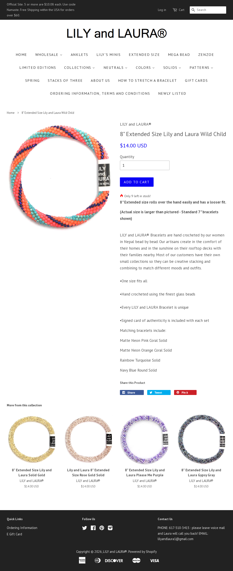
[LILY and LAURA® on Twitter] (84, 528)
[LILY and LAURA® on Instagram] (110, 528)
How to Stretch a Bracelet (147, 80)
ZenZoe (206, 54)
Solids (171, 67)
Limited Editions (37, 67)
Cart (181, 10)
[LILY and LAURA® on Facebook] (93, 528)
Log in (162, 10)
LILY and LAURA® (115, 551)
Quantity (127, 156)
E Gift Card (14, 534)
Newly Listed (172, 93)
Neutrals (114, 67)
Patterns (200, 67)
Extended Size (144, 54)
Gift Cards (196, 80)
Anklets (79, 54)
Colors (144, 67)
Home (21, 54)
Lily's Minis (108, 54)
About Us (100, 80)
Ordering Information (22, 528)
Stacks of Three (65, 80)
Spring (32, 80)
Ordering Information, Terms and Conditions (100, 93)
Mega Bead (179, 54)
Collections (78, 67)
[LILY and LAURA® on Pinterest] (101, 528)
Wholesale (47, 54)
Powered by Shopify (142, 551)
